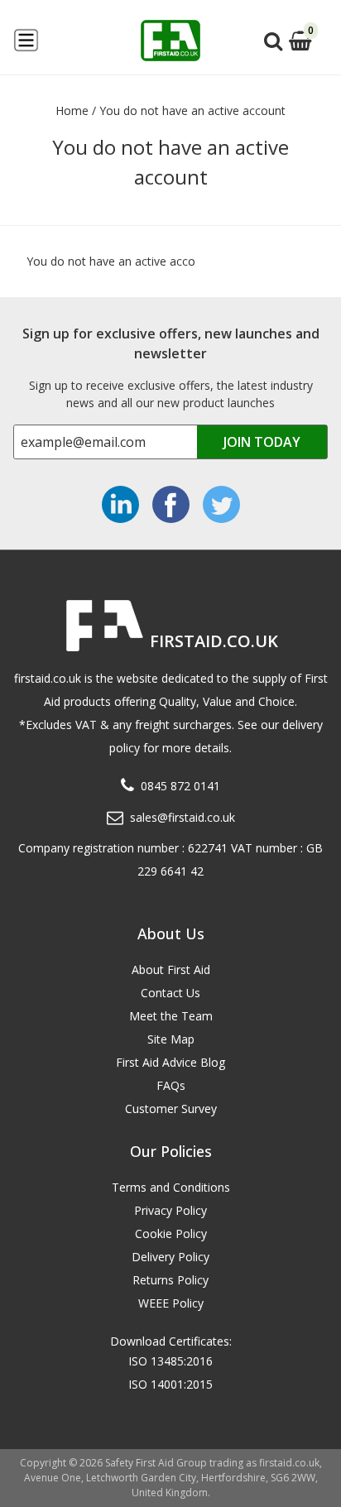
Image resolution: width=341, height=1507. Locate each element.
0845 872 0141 (180, 786)
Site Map (171, 1039)
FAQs (170, 1085)
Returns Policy (170, 1280)
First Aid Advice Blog (170, 1062)
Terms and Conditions (171, 1187)
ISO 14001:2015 (170, 1384)
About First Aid (171, 969)
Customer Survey (171, 1108)
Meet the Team (171, 1016)
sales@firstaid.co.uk (182, 817)
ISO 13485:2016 (170, 1361)
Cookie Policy (171, 1233)
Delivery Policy (170, 1257)
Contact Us (170, 993)
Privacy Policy (170, 1210)
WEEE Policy (171, 1303)
